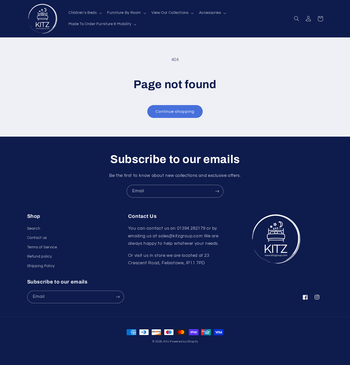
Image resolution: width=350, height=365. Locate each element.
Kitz (166, 341)
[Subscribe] (217, 191)
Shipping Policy (41, 266)
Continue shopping (175, 111)
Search (33, 228)
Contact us (37, 238)
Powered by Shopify (184, 341)
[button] (84, 13)
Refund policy (39, 256)
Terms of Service (42, 247)
